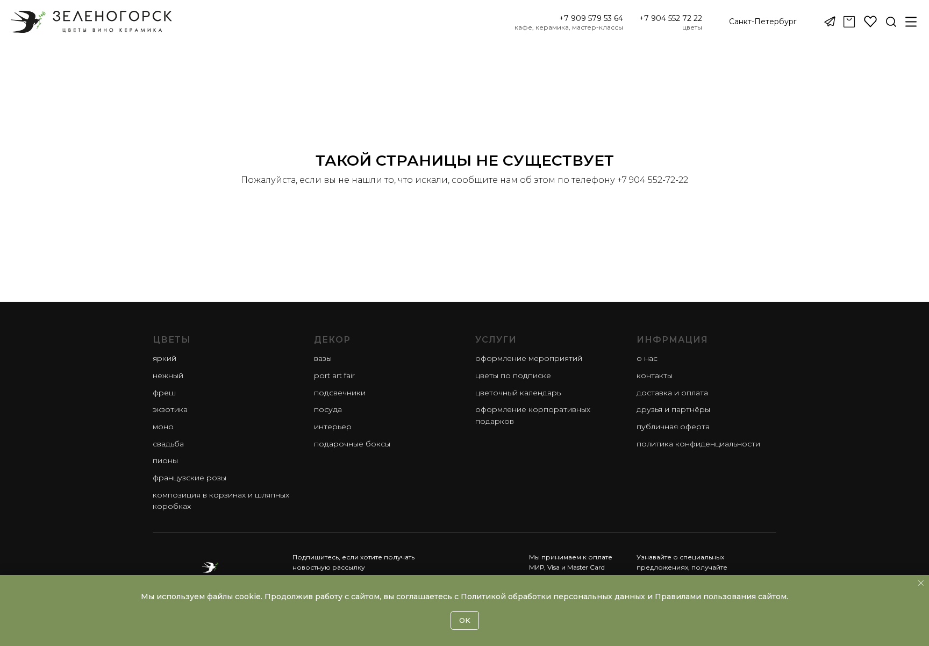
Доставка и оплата (672, 392)
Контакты (655, 375)
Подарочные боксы (352, 444)
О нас (647, 358)
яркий (164, 358)
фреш (164, 392)
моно (163, 426)
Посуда (328, 409)
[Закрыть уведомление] (921, 583)
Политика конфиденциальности (698, 444)
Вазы (323, 358)
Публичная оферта (673, 426)
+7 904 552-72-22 (652, 180)
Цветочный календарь (518, 392)
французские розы (189, 477)
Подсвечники (340, 392)
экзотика (170, 409)
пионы (165, 460)
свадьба (168, 444)
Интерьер (333, 426)
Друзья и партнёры (673, 409)
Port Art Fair (334, 375)
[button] (763, 22)
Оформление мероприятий (528, 358)
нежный (168, 375)
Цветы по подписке (513, 375)
